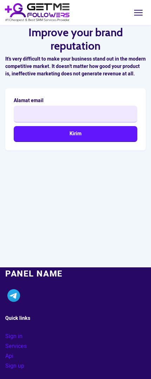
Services (16, 346)
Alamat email (29, 100)
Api (9, 356)
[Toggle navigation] (138, 12)
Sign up (14, 366)
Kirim (75, 133)
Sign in (13, 336)
